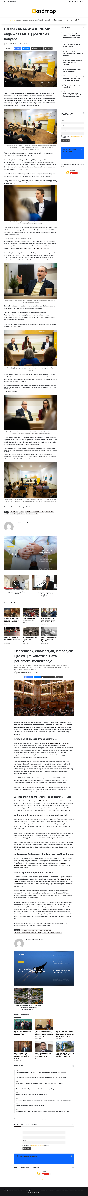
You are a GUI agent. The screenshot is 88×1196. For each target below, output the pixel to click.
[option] (30, 553)
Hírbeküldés (51, 1190)
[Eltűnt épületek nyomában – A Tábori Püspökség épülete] (31, 631)
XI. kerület (28, 513)
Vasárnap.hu (28, 1190)
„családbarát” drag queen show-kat (35, 248)
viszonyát (51, 246)
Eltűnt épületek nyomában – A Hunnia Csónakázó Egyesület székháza (49, 639)
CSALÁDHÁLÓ (39, 20)
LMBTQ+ (7, 513)
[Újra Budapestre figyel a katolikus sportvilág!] (31, 612)
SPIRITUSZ (69, 20)
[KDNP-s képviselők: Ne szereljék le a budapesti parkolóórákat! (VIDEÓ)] (49, 612)
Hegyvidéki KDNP (49, 511)
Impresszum (44, 1190)
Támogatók (81, 1190)
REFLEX (18, 20)
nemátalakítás (13, 513)
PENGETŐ (47, 20)
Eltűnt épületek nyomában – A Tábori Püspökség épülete (30, 639)
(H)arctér (10, 546)
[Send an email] (20, 44)
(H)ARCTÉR (12, 20)
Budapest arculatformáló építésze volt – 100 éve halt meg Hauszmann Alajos (11, 620)
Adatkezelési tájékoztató (61, 1190)
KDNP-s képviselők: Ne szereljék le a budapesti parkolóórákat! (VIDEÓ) (48, 620)
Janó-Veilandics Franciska (13, 44)
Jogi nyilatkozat (73, 1190)
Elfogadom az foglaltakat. (72, 137)
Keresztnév (63, 130)
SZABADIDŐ (61, 20)
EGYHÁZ (31, 20)
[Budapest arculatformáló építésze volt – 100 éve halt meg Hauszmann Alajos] (12, 612)
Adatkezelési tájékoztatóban (76, 136)
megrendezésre (48, 96)
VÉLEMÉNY (25, 20)
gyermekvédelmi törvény (38, 511)
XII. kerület (35, 513)
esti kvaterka (28, 511)
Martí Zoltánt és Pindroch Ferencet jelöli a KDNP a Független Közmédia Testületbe (19, 554)
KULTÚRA (53, 20)
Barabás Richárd (14, 511)
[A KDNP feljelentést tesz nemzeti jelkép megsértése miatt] (12, 631)
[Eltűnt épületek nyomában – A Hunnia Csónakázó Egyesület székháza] (49, 631)
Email (62, 120)
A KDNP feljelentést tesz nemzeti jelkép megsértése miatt (12, 639)
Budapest (22, 511)
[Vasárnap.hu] (44, 11)
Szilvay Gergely (21, 513)
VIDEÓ (75, 20)
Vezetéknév (63, 125)
